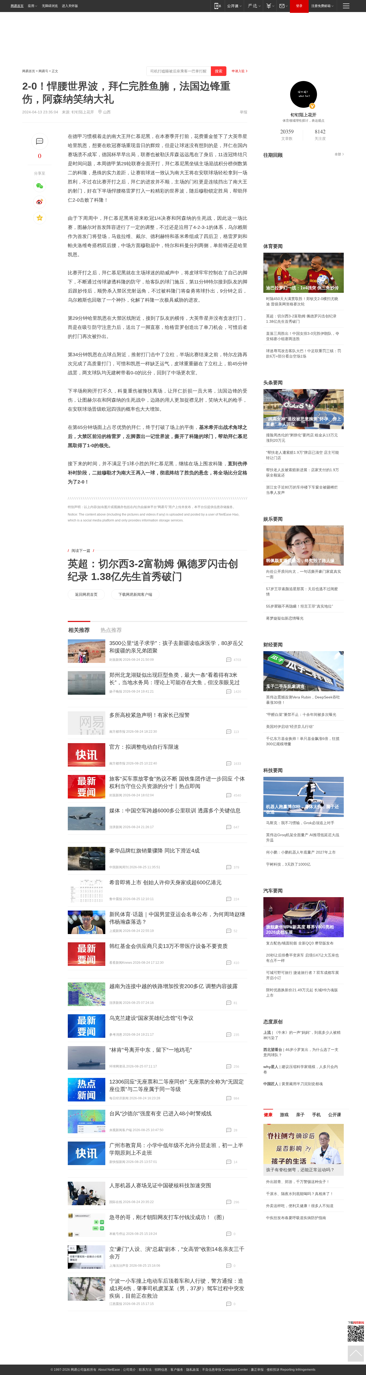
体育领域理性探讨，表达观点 (303, 120)
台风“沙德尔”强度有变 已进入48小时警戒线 (160, 1113)
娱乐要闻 (273, 519)
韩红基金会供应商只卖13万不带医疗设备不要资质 (168, 946)
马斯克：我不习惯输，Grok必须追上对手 (300, 823)
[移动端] (218, 5)
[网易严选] (253, 5)
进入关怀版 (70, 6)
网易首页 (17, 6)
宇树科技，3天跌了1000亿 (288, 864)
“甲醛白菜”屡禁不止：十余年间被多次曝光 (301, 714)
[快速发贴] (39, 141)
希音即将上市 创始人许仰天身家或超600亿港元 (165, 882)
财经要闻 (273, 644)
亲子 (300, 1114)
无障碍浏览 (50, 6)
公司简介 (129, 1370)
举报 (243, 112)
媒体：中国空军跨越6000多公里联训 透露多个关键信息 (175, 810)
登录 (299, 6)
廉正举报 (257, 1370)
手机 (316, 1114)
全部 (338, 154)
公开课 (334, 1114)
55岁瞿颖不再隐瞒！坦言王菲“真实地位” (299, 606)
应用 (31, 6)
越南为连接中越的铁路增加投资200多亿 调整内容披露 (173, 986)
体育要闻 (273, 246)
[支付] (270, 5)
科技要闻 (273, 770)
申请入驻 (238, 71)
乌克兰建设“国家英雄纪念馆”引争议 (151, 1018)
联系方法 (145, 1370)
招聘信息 (161, 1370)
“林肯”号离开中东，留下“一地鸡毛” (150, 1050)
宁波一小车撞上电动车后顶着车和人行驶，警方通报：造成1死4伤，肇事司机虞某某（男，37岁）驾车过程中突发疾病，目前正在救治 (176, 1288)
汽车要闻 (273, 890)
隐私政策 (192, 1370)
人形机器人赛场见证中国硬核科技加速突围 (160, 1185)
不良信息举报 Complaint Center (225, 1370)
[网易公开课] (234, 5)
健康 (268, 1114)
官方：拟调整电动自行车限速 (144, 747)
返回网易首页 (86, 594)
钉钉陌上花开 (83, 112)
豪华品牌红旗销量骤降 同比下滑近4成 (154, 851)
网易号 (43, 71)
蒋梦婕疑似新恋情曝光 (285, 618)
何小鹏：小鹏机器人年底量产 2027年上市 (301, 852)
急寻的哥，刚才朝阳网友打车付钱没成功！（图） (168, 1217)
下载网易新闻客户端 (135, 594)
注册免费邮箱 (321, 6)
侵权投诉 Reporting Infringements (291, 1370)
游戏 (284, 1114)
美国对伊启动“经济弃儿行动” (290, 726)
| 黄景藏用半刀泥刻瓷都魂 (293, 1084)
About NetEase (109, 1370)
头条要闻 (273, 382)
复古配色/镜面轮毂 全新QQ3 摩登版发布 (300, 943)
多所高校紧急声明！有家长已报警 (149, 715)
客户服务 (176, 1370)
